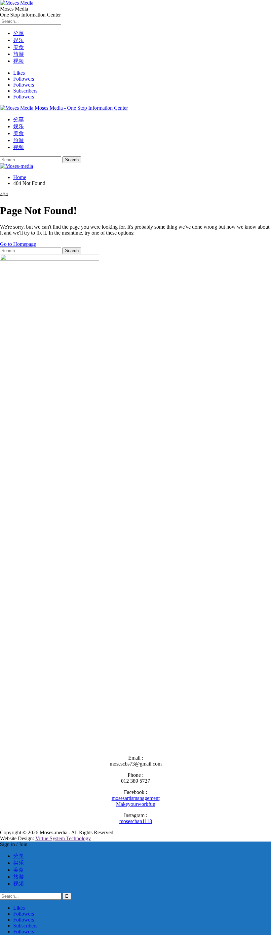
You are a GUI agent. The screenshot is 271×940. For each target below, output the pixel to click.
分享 (18, 33)
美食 (18, 47)
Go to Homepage (18, 244)
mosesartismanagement (136, 798)
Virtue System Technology (63, 838)
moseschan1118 (135, 821)
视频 (18, 61)
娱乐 (18, 40)
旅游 (18, 54)
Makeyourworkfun (135, 804)
